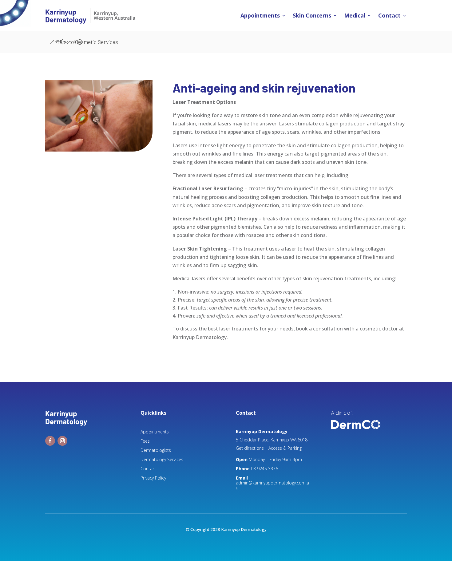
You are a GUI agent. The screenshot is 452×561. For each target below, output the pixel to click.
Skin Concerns (312, 15)
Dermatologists (156, 450)
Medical (354, 15)
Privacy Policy (153, 478)
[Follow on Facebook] (50, 441)
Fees (145, 441)
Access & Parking (285, 448)
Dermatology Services (162, 459)
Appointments (260, 15)
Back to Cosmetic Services (87, 41)
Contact (389, 15)
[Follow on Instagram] (62, 441)
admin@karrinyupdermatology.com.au (272, 485)
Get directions (250, 448)
